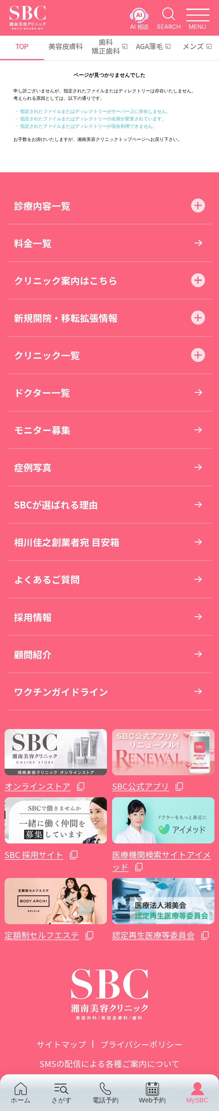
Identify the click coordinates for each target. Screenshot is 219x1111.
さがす (61, 1100)
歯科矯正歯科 (106, 46)
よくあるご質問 (47, 579)
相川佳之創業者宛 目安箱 (66, 542)
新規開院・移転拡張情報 (65, 317)
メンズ (193, 46)
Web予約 (152, 1100)
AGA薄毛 (149, 46)
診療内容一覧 (42, 205)
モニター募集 (42, 429)
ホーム (21, 1100)
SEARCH (169, 26)
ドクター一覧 (42, 392)
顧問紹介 (33, 654)
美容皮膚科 (65, 46)
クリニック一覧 (47, 355)
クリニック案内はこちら (65, 280)
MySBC (197, 1100)
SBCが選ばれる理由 (56, 504)
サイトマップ (61, 1044)
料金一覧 (33, 243)
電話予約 (105, 1100)
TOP (21, 46)
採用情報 (33, 617)
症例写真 (33, 467)
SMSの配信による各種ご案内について (110, 1063)
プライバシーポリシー (141, 1044)
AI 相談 (139, 26)
